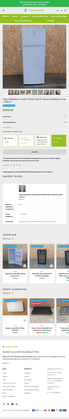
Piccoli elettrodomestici (23, 21)
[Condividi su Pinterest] (16, 165)
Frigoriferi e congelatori (59, 16)
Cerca (4, 373)
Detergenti (50, 21)
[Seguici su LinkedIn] (17, 404)
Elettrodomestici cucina (40, 16)
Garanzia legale (8, 390)
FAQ (4, 380)
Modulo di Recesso (9, 396)
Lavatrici (15, 16)
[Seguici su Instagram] (8, 404)
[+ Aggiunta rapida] (24, 265)
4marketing (25, 410)
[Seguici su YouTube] (12, 404)
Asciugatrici (25, 16)
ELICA (15, 325)
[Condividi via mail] (19, 165)
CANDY (15, 271)
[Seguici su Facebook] (4, 404)
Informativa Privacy (9, 386)
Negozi (5, 376)
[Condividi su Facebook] (11, 165)
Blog (4, 393)
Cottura (26, 383)
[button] (11, 92)
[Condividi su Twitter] (14, 165)
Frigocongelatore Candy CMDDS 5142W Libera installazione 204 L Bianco (41, 196)
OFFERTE (5, 16)
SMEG (42, 325)
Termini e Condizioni (9, 383)
